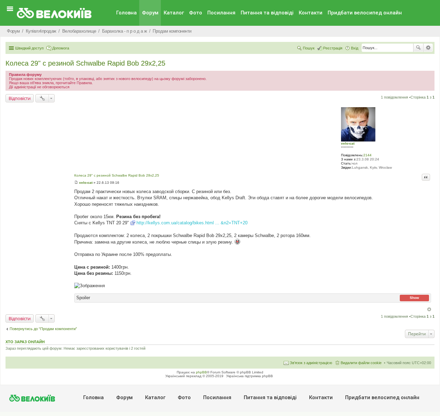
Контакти (310, 13)
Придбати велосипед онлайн (365, 13)
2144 (367, 155)
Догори (429, 309)
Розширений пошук (428, 48)
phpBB (201, 372)
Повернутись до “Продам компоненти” (43, 329)
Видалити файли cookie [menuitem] (361, 363)
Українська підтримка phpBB (249, 376)
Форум (150, 13)
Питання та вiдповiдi (267, 13)
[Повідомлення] (76, 182)
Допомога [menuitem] (60, 48)
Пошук (418, 48)
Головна (126, 13)
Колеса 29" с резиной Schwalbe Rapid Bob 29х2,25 (85, 63)
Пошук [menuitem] (309, 48)
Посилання (221, 13)
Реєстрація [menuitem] (332, 48)
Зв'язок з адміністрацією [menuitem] (311, 363)
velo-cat (347, 143)
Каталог (174, 13)
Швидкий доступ (29, 48)
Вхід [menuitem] (354, 48)
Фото (195, 13)
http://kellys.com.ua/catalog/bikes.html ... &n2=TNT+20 (192, 222)
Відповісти (20, 98)
